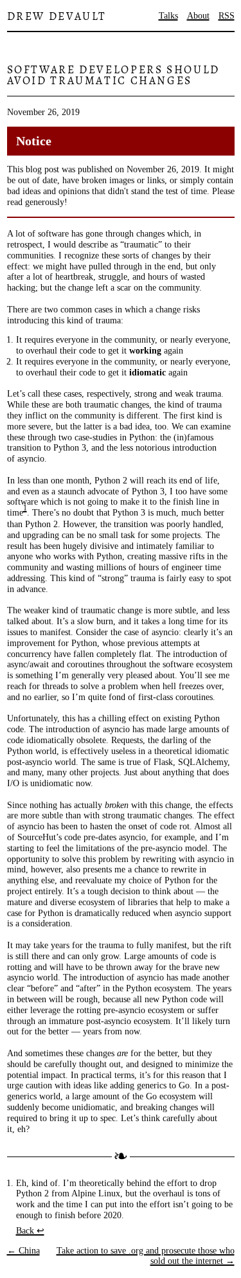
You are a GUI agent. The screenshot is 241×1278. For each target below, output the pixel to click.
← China (23, 1251)
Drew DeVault (57, 16)
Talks (168, 16)
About (198, 16)
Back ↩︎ (30, 1231)
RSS (227, 16)
